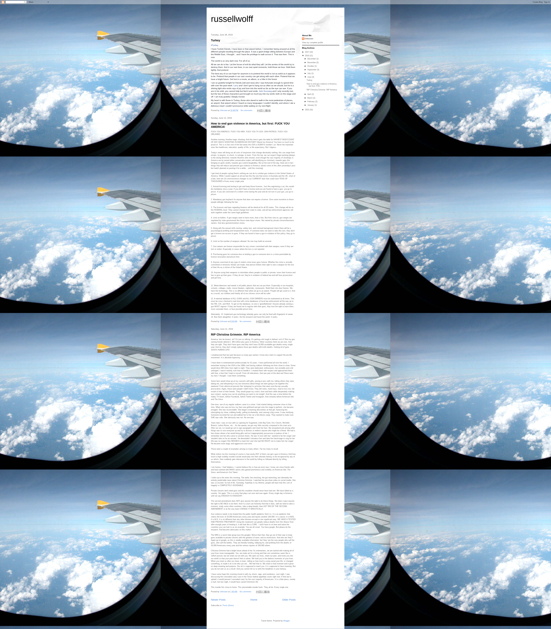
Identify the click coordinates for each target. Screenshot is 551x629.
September (312, 70)
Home (253, 599)
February (311, 101)
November (311, 62)
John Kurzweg (265, 91)
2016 (307, 56)
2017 (307, 52)
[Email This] (258, 110)
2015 (307, 110)
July (309, 73)
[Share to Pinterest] (269, 110)
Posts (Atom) (228, 605)
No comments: (247, 110)
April (309, 94)
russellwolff (232, 19)
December (311, 59)
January (311, 105)
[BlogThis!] (261, 110)
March (310, 98)
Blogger (286, 621)
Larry (235, 85)
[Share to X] (263, 110)
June (309, 77)
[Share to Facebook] (266, 110)
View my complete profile (312, 42)
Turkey (215, 40)
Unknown (309, 39)
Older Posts (289, 599)
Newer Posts (218, 599)
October (311, 66)
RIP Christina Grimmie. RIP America (235, 334)
